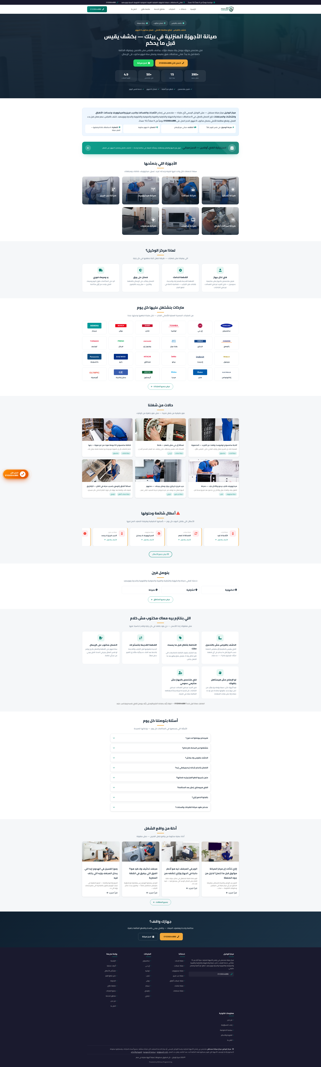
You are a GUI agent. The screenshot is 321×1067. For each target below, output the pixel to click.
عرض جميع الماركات (161, 386)
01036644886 (111, 2)
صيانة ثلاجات (179, 960)
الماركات (172, 9)
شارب (148, 975)
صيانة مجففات (178, 990)
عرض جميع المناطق (162, 599)
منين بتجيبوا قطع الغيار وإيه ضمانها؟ (192, 777)
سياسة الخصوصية (226, 1030)
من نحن (113, 1000)
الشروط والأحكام (226, 1035)
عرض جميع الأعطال (159, 554)
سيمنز (147, 985)
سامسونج (146, 960)
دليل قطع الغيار (110, 975)
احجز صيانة (142, 63)
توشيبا (147, 970)
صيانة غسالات (178, 965)
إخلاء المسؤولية (226, 1024)
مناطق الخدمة (159, 9)
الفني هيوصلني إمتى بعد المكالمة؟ (192, 787)
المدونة (113, 980)
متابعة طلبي (145, 9)
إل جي (147, 965)
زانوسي (147, 990)
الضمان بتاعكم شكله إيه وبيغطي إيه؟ (191, 767)
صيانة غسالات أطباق (176, 980)
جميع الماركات (111, 990)
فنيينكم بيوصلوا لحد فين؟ (197, 738)
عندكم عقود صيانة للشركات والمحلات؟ (191, 807)
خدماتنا (183, 9)
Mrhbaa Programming (164, 1061)
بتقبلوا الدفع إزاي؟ (200, 797)
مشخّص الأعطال (110, 970)
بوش (148, 980)
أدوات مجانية (111, 965)
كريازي (147, 995)
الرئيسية (193, 9)
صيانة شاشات (178, 985)
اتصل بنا (134, 9)
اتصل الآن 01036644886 (170, 63)
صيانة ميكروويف (177, 970)
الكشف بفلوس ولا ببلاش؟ (196, 758)
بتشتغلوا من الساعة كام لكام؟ (195, 748)
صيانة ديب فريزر (178, 975)
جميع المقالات (162, 902)
